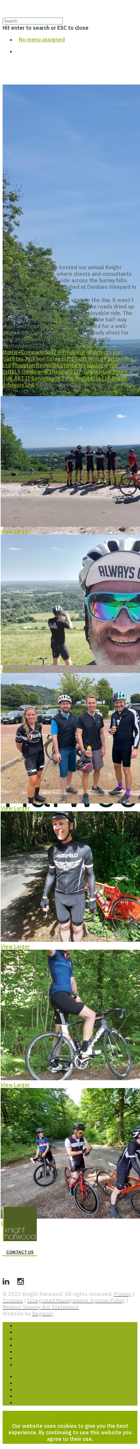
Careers (25, 1364)
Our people (30, 1338)
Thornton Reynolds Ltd (40, 365)
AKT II (22, 378)
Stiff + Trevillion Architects (78, 352)
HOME (23, 1325)
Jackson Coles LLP (47, 358)
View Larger (15, 531)
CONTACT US (20, 1252)
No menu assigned (42, 39)
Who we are (30, 1332)
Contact (25, 1402)
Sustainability (32, 1358)
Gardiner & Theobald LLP (52, 371)
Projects (26, 1376)
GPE (88, 371)
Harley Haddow (89, 365)
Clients (24, 1389)
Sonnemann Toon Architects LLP (71, 378)
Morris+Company (23, 352)
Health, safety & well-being (50, 1351)
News (23, 1396)
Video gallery (32, 1382)
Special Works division (43, 1345)
